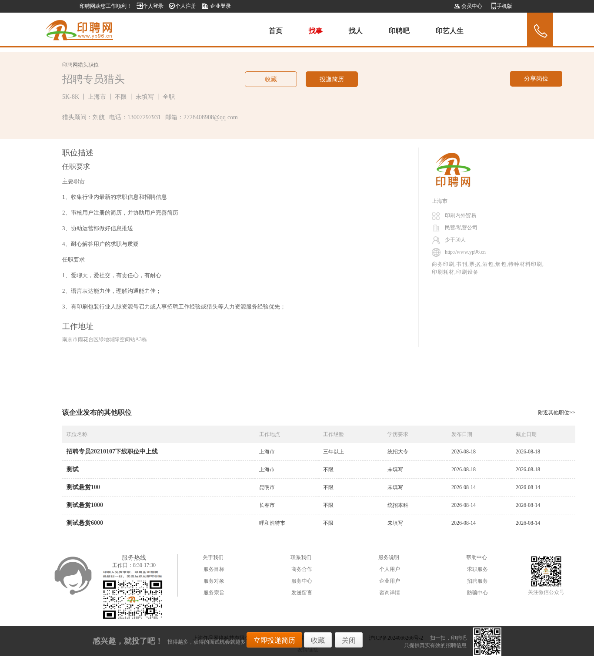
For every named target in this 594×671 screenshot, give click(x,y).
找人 (356, 30)
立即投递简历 (274, 640)
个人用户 (389, 569)
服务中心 (301, 581)
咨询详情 (389, 593)
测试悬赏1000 (85, 505)
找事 (316, 30)
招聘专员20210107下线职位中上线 (112, 451)
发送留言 (301, 593)
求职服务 (477, 569)
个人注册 (185, 6)
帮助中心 (476, 557)
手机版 (504, 6)
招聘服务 (477, 581)
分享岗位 (536, 78)
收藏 (271, 79)
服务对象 (214, 581)
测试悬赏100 (83, 487)
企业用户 (389, 581)
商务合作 (301, 569)
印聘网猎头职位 (80, 65)
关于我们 (213, 557)
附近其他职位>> (556, 412)
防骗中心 (477, 593)
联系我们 (300, 557)
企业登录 (220, 6)
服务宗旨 (214, 593)
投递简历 (332, 79)
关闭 (349, 640)
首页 (276, 30)
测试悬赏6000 (85, 523)
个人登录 (153, 6)
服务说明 (388, 557)
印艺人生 (450, 30)
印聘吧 (399, 30)
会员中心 (471, 6)
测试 (73, 469)
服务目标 (214, 569)
